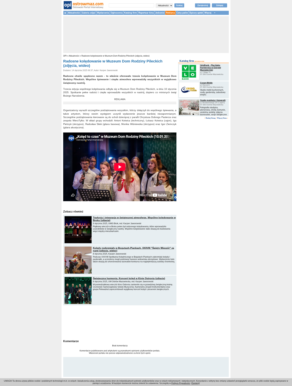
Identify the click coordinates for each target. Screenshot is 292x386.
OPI (65, 56)
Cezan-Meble (206, 83)
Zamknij (195, 383)
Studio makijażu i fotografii (212, 100)
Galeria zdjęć (88, 12)
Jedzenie (159, 12)
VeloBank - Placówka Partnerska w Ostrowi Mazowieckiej (210, 67)
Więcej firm (222, 118)
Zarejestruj (202, 5)
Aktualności (74, 12)
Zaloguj (219, 5)
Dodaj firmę (211, 118)
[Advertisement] (119, 322)
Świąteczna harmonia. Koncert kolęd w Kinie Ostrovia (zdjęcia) (129, 278)
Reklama (170, 12)
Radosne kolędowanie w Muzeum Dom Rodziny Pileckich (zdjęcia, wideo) (115, 56)
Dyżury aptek (196, 12)
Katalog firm (130, 12)
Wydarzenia (103, 12)
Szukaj (179, 5)
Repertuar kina (146, 12)
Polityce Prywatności (180, 383)
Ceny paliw (182, 12)
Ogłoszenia (117, 12)
